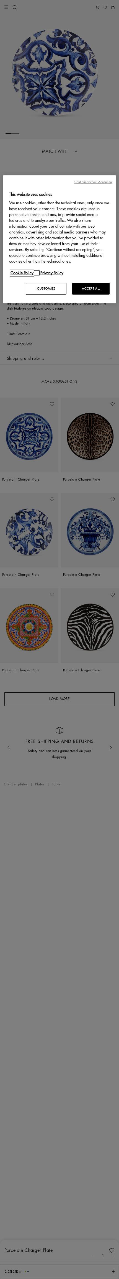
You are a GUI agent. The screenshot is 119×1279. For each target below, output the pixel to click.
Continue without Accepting (93, 182)
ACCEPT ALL (91, 288)
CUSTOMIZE (46, 288)
